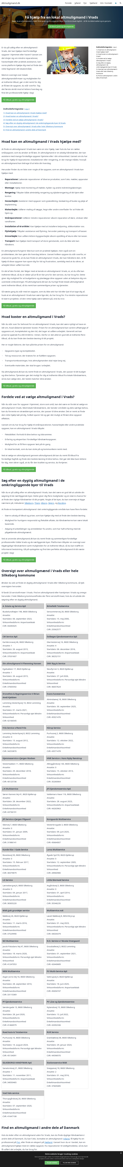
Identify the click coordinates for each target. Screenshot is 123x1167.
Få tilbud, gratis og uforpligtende (61, 26)
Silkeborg (29, 503)
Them (37, 503)
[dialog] (61, 1159)
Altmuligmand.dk (11, 3)
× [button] (121, 1153)
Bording (62, 503)
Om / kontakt (106, 3)
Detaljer (82, 1159)
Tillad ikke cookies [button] (69, 1163)
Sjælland (93, 3)
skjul (27, 109)
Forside (68, 3)
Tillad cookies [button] (52, 1163)
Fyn (85, 3)
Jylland (77, 3)
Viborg (44, 503)
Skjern (51, 503)
